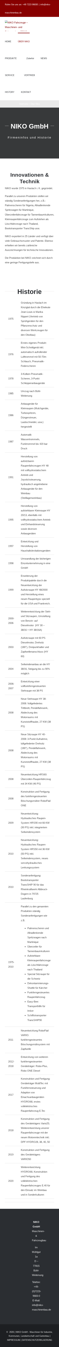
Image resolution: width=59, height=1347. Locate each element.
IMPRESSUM (13, 1340)
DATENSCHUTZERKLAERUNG (37, 1340)
